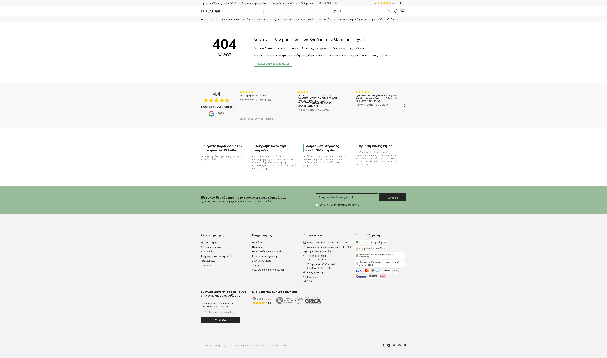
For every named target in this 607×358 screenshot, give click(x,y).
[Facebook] (384, 345)
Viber (310, 281)
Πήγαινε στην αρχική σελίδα (273, 64)
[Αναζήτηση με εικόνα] (334, 11)
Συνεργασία (207, 251)
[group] (261, 103)
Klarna (255, 265)
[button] (389, 11)
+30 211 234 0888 (316, 259)
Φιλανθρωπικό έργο (211, 247)
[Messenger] (400, 345)
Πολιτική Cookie (278, 345)
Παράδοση (257, 242)
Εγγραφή (393, 197)
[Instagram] (390, 345)
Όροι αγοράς (260, 345)
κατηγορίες (333, 55)
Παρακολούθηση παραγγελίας (267, 251)
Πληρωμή (257, 247)
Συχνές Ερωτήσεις (261, 260)
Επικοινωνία (207, 265)
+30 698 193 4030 (316, 256)
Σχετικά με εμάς (209, 242)
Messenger (313, 276)
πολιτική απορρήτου (348, 204)
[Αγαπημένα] (395, 11)
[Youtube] (395, 345)
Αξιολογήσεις (208, 260)
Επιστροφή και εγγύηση (264, 256)
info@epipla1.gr (315, 272)
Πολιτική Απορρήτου (240, 345)
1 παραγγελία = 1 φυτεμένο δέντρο (219, 256)
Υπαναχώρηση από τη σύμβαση (268, 269)
